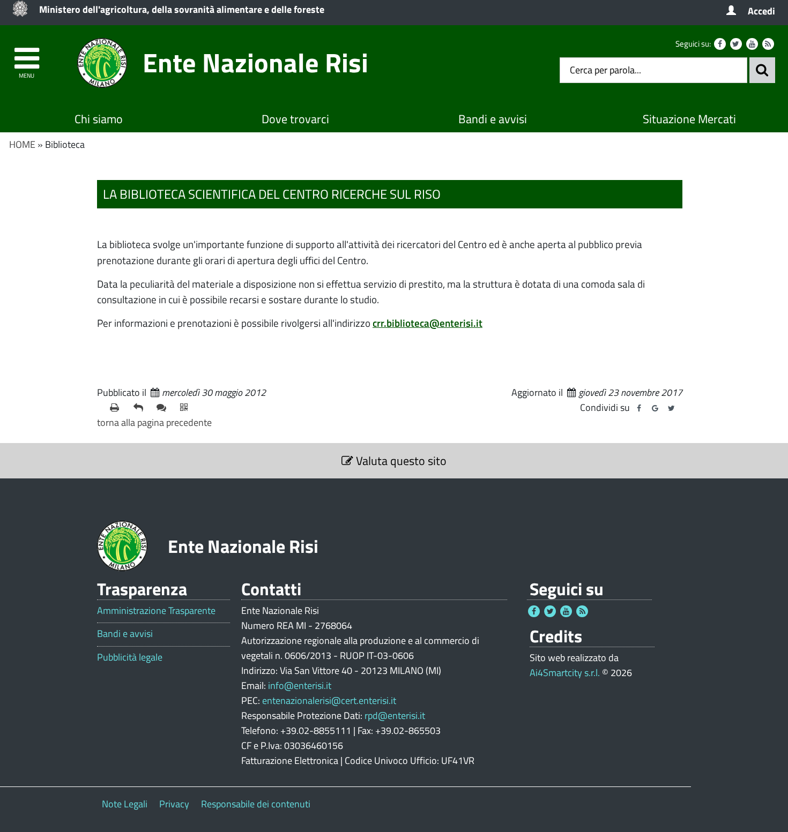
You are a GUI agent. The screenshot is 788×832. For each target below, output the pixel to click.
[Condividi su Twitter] (671, 408)
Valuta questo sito (400, 460)
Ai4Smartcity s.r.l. (565, 672)
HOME (22, 144)
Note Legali (124, 804)
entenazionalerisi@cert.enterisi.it (329, 700)
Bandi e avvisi (492, 119)
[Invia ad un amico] (141, 407)
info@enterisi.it (299, 685)
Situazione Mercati (689, 119)
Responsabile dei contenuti (255, 804)
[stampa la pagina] (117, 407)
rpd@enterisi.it (395, 715)
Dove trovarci (295, 119)
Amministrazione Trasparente (156, 611)
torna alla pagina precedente (154, 422)
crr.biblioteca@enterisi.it (427, 323)
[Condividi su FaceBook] (639, 408)
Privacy (174, 804)
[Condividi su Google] (655, 408)
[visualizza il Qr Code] (187, 407)
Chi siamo (99, 119)
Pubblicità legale (129, 657)
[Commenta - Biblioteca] (164, 407)
